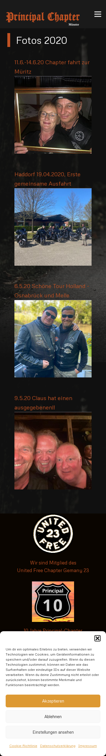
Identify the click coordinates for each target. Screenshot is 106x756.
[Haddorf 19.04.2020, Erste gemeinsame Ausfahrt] (53, 192)
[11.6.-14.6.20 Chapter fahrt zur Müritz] (53, 80)
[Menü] (97, 14)
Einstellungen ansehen (53, 731)
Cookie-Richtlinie (23, 746)
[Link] (43, 14)
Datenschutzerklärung (57, 746)
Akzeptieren (53, 700)
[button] (97, 638)
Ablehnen (53, 716)
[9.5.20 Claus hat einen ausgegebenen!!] (53, 416)
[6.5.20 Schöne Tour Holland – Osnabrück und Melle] (53, 304)
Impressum (87, 746)
